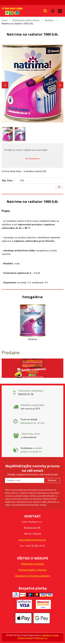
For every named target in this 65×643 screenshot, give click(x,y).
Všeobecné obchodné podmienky (32, 575)
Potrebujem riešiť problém (26, 20)
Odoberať (52, 480)
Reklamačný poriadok (32, 563)
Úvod (4, 20)
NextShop (47, 635)
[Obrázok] (32, 320)
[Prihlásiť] (52, 11)
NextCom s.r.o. (42, 638)
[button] (45, 11)
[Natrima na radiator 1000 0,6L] (32, 83)
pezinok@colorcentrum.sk (32, 539)
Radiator (49, 20)
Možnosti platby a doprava (32, 569)
